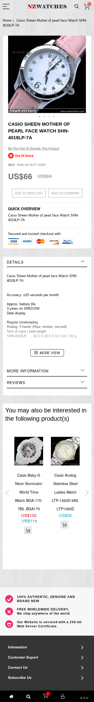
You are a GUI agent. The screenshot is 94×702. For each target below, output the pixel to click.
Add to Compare (65, 193)
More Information (28, 370)
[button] (40, 117)
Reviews (16, 382)
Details (15, 262)
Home (7, 20)
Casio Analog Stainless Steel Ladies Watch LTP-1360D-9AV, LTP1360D (65, 492)
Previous (7, 493)
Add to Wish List (29, 193)
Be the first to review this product (33, 148)
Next (87, 493)
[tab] (47, 262)
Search (76, 6)
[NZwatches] (47, 6)
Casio (12, 215)
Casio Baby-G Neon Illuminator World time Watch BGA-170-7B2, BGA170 (29, 492)
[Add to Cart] (28, 530)
